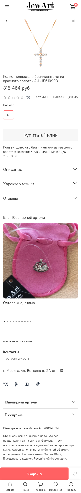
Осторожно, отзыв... (20, 302)
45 (8, 115)
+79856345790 (16, 359)
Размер (9, 105)
